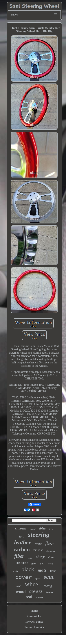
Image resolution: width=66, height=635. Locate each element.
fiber (19, 556)
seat (49, 576)
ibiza (42, 528)
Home (34, 610)
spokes (39, 597)
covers (36, 591)
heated (33, 529)
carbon (22, 549)
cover (23, 577)
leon (33, 563)
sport (37, 578)
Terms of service (34, 627)
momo (22, 562)
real (29, 597)
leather (22, 542)
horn (49, 592)
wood (21, 591)
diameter (50, 551)
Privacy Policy (34, 621)
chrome (20, 528)
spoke (30, 558)
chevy (40, 556)
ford (21, 536)
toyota (50, 563)
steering (39, 534)
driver (51, 557)
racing (47, 586)
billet (51, 529)
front (53, 570)
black (27, 569)
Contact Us (34, 616)
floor (49, 543)
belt (42, 563)
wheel (32, 584)
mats (42, 570)
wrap (38, 544)
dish (18, 586)
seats (15, 571)
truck (38, 550)
